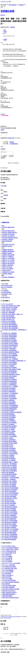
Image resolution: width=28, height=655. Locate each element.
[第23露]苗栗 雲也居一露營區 (9, 347)
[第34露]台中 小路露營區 (8, 365)
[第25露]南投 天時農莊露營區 (9, 350)
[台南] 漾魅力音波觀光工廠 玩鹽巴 (10, 589)
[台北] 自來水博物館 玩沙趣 (9, 553)
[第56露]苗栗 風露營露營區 (9, 403)
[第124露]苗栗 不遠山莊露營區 (9, 513)
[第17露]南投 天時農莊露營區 (9, 336)
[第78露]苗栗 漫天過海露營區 (9, 441)
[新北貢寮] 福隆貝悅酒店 (8, 227)
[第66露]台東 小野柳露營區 (9, 421)
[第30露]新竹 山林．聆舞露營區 (10, 359)
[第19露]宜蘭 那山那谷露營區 (9, 340)
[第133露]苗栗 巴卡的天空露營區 (10, 529)
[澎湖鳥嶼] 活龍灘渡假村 (8, 277)
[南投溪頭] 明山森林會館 (8, 234)
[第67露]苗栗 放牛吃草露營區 (9, 422)
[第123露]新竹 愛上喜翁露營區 (9, 512)
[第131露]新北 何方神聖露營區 (9, 525)
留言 (13, 138)
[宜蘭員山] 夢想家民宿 (7, 265)
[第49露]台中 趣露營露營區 (9, 391)
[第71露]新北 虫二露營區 (8, 429)
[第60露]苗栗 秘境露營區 (8, 410)
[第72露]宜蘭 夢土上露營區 (9, 431)
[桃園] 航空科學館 (6, 577)
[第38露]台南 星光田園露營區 (9, 372)
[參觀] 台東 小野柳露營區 (8, 312)
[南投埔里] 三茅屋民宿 (7, 239)
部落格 (5, 31)
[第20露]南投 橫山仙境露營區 (9, 341)
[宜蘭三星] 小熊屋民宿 (7, 256)
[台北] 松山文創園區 (7, 561)
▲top (2, 146)
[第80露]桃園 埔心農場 (7, 445)
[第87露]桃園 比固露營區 (8, 457)
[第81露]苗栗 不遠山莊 (7, 446)
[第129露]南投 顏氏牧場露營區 (9, 522)
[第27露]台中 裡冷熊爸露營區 (9, 353)
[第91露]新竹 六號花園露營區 (9, 463)
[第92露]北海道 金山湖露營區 (9, 465)
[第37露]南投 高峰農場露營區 (9, 371)
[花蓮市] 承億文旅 (6, 270)
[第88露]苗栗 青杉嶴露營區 (9, 458)
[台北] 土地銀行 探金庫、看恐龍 (10, 549)
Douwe (2, 617)
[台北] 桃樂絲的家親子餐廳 (9, 566)
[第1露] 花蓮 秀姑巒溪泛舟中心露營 (11, 305)
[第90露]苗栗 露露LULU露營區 (10, 462)
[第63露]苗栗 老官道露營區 (9, 415)
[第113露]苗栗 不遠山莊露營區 (9, 494)
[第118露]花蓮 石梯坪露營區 (9, 503)
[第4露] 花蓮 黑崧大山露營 (8, 310)
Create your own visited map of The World (10, 616)
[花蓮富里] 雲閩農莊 (7, 273)
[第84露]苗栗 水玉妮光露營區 (9, 451)
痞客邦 (9, 138)
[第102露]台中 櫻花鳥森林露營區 (10, 488)
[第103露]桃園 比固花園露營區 (9, 489)
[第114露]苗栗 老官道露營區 (9, 496)
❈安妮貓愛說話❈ (13, 143)
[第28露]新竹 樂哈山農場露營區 (10, 355)
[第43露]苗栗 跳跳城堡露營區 (9, 381)
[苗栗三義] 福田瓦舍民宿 (8, 230)
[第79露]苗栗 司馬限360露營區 (9, 443)
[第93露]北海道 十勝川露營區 (9, 467)
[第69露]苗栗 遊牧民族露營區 (9, 426)
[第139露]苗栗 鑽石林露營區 (9, 539)
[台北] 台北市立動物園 (7, 571)
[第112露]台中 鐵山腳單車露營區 (10, 493)
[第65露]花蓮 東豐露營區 (8, 419)
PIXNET (6, 633)
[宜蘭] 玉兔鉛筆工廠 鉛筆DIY (9, 592)
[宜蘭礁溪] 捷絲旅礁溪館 (8, 254)
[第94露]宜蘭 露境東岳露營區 (9, 474)
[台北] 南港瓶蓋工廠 (7, 559)
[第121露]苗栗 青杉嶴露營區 (9, 508)
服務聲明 (16, 635)
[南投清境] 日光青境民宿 (8, 236)
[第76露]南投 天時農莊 (7, 438)
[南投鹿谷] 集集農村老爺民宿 (9, 232)
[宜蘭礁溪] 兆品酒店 (7, 253)
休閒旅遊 (12, 27)
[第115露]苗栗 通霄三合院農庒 (9, 498)
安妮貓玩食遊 (7, 11)
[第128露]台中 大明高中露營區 (9, 520)
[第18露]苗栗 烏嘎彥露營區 (9, 338)
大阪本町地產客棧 (6, 292)
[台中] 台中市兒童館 (7, 578)
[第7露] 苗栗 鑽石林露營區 (8, 317)
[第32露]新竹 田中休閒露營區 (9, 362)
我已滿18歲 (3, 652)
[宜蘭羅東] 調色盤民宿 (7, 249)
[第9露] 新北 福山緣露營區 (8, 321)
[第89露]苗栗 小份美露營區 (9, 460)
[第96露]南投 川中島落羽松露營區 (10, 477)
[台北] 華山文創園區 (7, 556)
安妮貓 (2, 129)
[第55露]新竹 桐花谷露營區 (9, 402)
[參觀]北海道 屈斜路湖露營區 (9, 469)
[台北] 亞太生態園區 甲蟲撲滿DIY (10, 547)
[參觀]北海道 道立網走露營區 (9, 470)
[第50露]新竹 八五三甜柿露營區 (10, 393)
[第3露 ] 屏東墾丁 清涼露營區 (9, 309)
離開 (8, 652)
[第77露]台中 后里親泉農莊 (9, 439)
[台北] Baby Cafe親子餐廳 (8, 565)
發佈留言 (3, 157)
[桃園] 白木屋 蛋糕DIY (7, 575)
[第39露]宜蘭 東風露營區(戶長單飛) (11, 374)
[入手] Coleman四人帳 (7, 304)
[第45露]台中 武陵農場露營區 (9, 384)
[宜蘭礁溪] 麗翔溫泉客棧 (8, 251)
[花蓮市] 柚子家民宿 (7, 267)
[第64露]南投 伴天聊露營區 (9, 417)
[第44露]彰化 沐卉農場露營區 (9, 383)
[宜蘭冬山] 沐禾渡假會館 (8, 258)
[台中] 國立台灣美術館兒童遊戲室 (10, 582)
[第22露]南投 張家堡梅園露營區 (10, 345)
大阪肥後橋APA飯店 (7, 294)
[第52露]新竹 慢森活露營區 (9, 396)
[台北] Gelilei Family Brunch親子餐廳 (11, 563)
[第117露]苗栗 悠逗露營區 (8, 501)
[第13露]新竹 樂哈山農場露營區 (10, 328)
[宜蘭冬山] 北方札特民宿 (8, 261)
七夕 (5, 39)
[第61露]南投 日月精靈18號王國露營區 (11, 412)
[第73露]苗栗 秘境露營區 (8, 433)
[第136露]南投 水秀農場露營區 (9, 534)
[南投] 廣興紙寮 (6, 583)
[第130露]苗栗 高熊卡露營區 (9, 524)
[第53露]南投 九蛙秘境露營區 (9, 398)
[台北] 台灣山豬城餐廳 (7, 570)
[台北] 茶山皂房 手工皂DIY (9, 546)
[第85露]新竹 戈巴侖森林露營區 (10, 453)
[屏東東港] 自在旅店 (7, 246)
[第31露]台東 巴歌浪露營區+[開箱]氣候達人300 (14, 360)
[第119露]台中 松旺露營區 (8, 505)
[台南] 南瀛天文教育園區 (8, 587)
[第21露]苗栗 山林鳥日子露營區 (10, 343)
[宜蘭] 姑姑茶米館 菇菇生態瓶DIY (10, 597)
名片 (4, 33)
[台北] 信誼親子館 (6, 554)
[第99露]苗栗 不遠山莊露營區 (9, 482)
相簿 (4, 30)
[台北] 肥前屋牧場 (6, 573)
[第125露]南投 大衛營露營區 (9, 515)
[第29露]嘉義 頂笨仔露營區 (9, 357)
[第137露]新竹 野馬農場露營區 (9, 536)
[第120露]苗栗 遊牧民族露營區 (9, 506)
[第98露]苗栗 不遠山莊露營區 (9, 481)
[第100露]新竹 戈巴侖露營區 (9, 484)
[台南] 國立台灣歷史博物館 (9, 585)
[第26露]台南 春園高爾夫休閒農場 (10, 352)
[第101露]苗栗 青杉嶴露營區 (9, 486)
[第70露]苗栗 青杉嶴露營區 (9, 427)
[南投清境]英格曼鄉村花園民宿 (10, 237)
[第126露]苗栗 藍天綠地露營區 (9, 517)
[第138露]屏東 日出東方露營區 (9, 537)
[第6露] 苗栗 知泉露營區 (8, 316)
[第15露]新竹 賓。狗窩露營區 (9, 333)
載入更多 (3, 149)
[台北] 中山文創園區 (7, 558)
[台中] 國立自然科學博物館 (9, 580)
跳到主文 (3, 15)
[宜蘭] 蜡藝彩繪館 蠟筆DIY (9, 594)
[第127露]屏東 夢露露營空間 (9, 519)
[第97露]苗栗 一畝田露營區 (9, 479)
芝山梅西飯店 (5, 290)
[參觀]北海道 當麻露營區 (8, 472)
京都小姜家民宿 (6, 297)
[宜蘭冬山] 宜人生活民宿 (8, 260)
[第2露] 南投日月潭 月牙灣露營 (10, 307)
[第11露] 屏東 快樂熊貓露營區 (9, 324)
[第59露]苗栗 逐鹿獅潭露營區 (9, 408)
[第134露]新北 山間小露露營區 (9, 531)
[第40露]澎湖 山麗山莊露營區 (9, 376)
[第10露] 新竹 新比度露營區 (9, 322)
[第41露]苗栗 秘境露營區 (8, 378)
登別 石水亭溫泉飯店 (7, 287)
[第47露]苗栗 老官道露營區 (9, 388)
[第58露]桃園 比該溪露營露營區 (10, 407)
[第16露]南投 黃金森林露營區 (9, 335)
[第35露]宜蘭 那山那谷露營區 (9, 367)
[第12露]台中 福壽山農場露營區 (10, 326)
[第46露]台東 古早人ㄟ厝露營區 (10, 386)
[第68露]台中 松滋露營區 (8, 424)
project (9, 617)
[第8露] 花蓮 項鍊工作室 (8, 319)
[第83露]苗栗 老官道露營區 (9, 450)
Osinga (5, 617)
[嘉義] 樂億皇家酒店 (7, 241)
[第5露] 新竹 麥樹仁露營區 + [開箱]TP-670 (12, 314)
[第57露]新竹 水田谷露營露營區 (10, 405)
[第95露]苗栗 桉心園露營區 (9, 476)
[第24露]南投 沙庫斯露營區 (9, 348)
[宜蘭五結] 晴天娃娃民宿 (8, 263)
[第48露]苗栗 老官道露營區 (9, 390)
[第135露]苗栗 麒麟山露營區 (9, 532)
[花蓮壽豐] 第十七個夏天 (8, 272)
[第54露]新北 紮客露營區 (8, 400)
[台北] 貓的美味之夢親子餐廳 (9, 568)
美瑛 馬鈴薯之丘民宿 (7, 285)
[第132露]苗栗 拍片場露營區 (9, 527)
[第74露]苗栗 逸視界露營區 (9, 434)
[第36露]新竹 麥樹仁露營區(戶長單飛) (11, 369)
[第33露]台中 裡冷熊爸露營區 (9, 364)
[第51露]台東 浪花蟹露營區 (9, 395)
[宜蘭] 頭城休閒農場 (7, 596)
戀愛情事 (11, 142)
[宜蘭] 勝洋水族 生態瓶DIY (9, 590)
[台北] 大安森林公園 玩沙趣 (9, 551)
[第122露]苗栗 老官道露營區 (9, 510)
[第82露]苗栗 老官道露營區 (9, 448)
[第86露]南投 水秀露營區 (8, 455)
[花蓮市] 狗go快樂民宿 (7, 268)
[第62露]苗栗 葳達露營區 (8, 414)
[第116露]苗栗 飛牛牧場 (8, 500)
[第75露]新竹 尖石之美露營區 (9, 436)
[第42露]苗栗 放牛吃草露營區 (9, 379)
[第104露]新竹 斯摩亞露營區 (9, 491)
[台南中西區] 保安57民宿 (8, 244)
